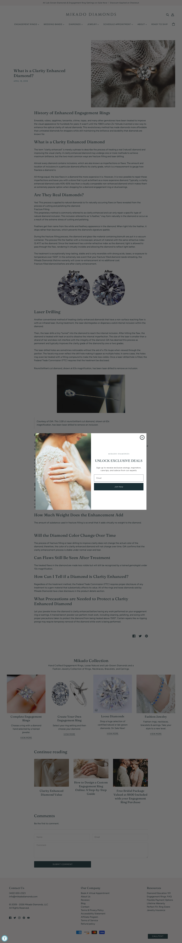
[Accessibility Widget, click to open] (4, 938)
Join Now (118, 486)
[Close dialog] (142, 437)
